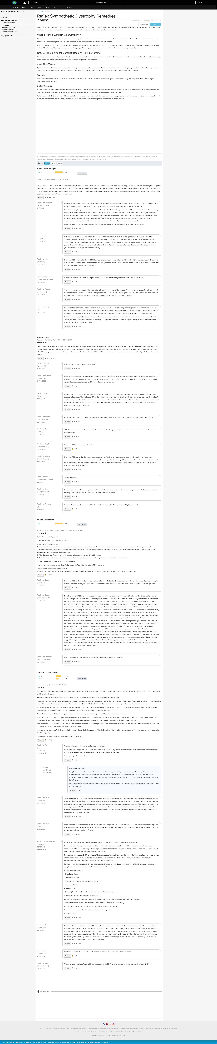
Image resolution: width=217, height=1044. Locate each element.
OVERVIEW (4, 17)
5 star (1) (40, 172)
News (47, 7)
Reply (40, 197)
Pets (32, 7)
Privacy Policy (132, 1031)
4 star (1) (40, 678)
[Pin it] (41, 20)
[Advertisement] (88, 126)
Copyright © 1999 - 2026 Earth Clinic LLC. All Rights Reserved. (108, 1035)
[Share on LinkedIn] (43, 20)
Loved (61, 163)
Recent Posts (57, 7)
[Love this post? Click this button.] (76, 252)
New (54, 163)
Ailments (25, 7)
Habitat (40, 7)
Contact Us (68, 7)
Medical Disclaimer (112, 1031)
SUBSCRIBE (200, 2)
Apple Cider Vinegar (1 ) (8, 27)
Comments (156, 24)
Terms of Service (121, 1031)
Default (47, 163)
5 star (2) (40, 676)
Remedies (15, 7)
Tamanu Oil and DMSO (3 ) (9, 22)
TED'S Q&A (4, 36)
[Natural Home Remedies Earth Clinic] (14, 2)
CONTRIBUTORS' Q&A (7, 35)
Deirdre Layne (137, 20)
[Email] (45, 20)
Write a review (82, 173)
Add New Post (34, 2)
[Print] (47, 20)
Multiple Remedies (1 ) (8, 29)
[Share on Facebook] (39, 20)
